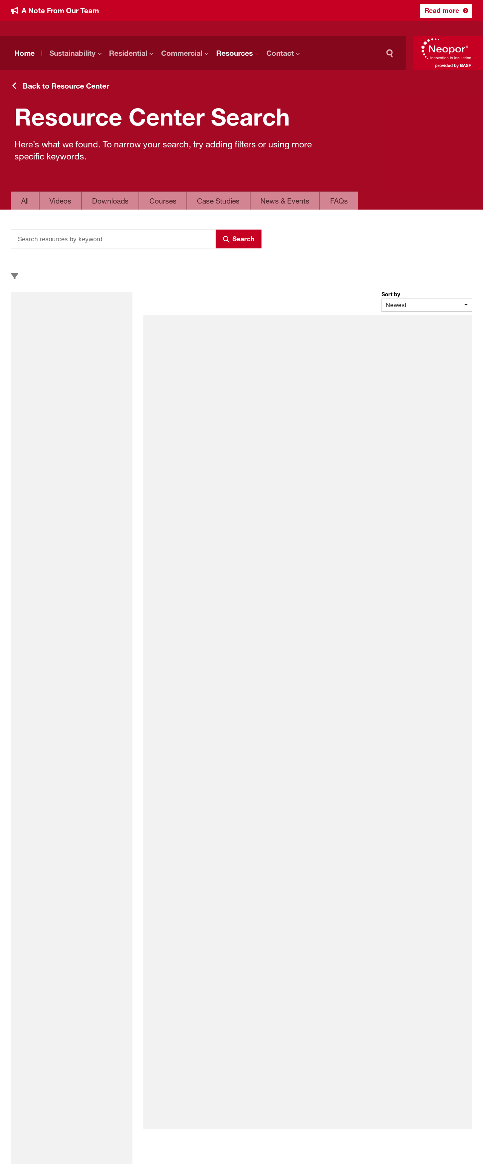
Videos (60, 200)
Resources (234, 53)
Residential (128, 53)
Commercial (182, 53)
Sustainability (72, 53)
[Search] (391, 53)
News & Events (284, 200)
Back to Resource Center (66, 85)
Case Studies (218, 200)
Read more (442, 10)
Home (24, 53)
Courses (163, 200)
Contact (280, 53)
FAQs (339, 200)
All (25, 200)
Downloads (110, 200)
